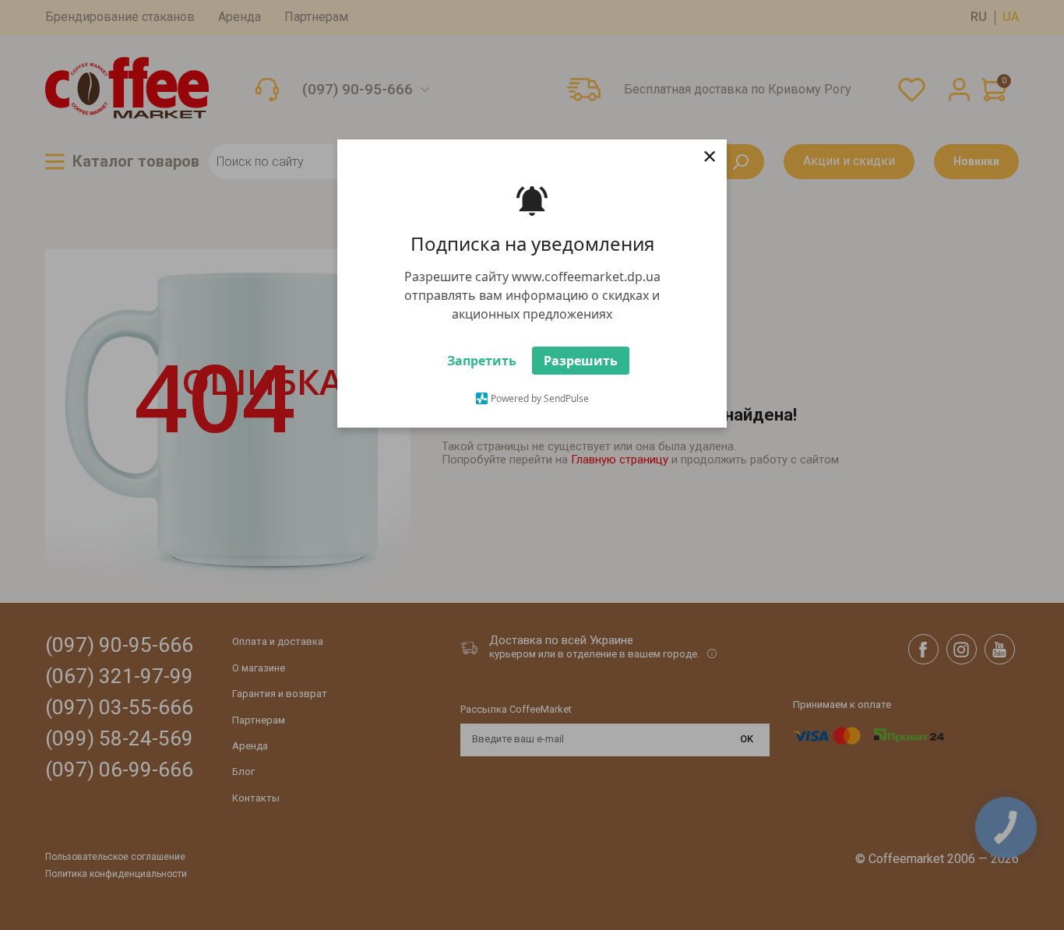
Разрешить (581, 360)
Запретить (481, 360)
